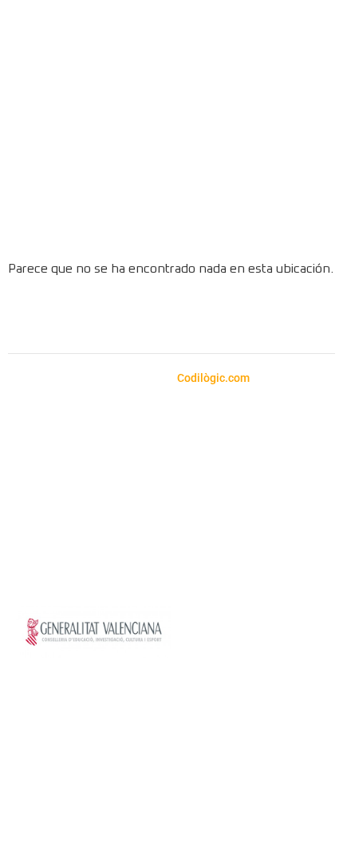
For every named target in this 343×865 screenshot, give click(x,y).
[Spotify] (150, 317)
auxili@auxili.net (111, 466)
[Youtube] (194, 317)
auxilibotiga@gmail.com (133, 446)
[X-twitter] (238, 317)
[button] (311, 109)
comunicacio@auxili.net (235, 520)
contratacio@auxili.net (168, 501)
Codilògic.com (214, 378)
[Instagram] (106, 317)
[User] (304, 220)
